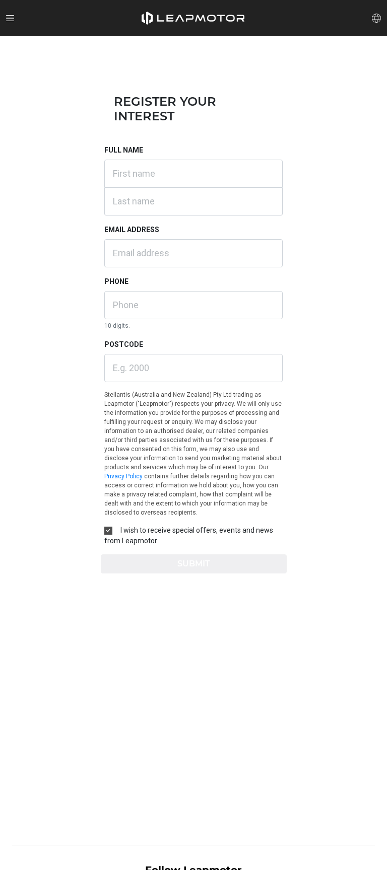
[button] (193, 18)
